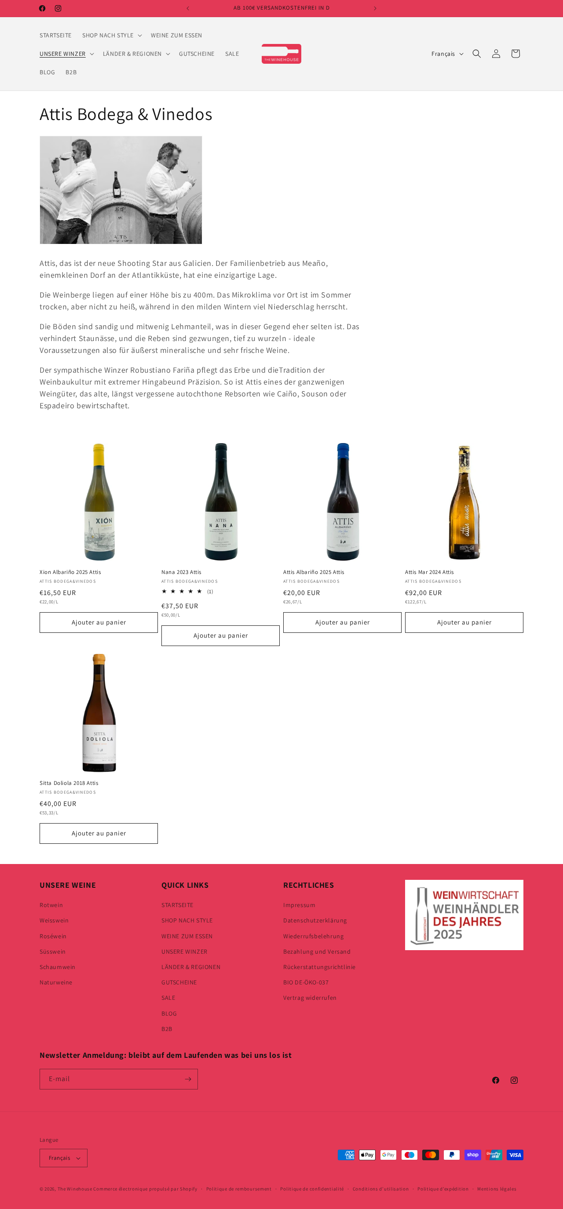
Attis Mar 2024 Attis (429, 572)
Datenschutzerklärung (315, 920)
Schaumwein (58, 967)
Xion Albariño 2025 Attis (70, 572)
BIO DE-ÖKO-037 (306, 982)
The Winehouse (75, 1189)
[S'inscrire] (187, 1079)
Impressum (299, 905)
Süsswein (53, 951)
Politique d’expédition (442, 1189)
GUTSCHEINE (179, 982)
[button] (111, 35)
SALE (168, 998)
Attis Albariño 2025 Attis (313, 572)
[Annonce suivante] (375, 8)
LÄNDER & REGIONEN (190, 967)
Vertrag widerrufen (310, 998)
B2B (166, 1029)
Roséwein (53, 936)
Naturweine (56, 982)
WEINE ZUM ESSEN (187, 936)
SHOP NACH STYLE (187, 920)
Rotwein (51, 905)
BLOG (169, 1013)
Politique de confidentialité (312, 1189)
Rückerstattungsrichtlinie (319, 967)
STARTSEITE (177, 905)
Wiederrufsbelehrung (313, 936)
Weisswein (54, 920)
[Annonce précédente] (187, 8)
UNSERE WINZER (184, 951)
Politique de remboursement (239, 1189)
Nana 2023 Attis (181, 572)
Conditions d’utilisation (381, 1189)
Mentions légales (496, 1189)
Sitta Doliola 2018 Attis (69, 783)
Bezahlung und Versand (317, 951)
